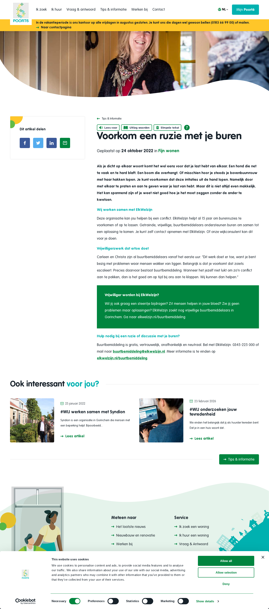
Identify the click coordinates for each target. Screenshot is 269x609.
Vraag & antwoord (81, 9)
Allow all (226, 561)
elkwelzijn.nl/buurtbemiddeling (122, 358)
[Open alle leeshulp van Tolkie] (187, 127)
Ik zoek (41, 9)
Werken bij (139, 9)
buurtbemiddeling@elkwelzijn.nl (139, 351)
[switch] (113, 601)
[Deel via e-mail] (65, 143)
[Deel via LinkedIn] (51, 143)
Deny (226, 584)
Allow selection (226, 572)
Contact (158, 9)
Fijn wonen (168, 151)
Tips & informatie (113, 9)
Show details (205, 601)
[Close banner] (263, 557)
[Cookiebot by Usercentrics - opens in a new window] (25, 601)
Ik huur (56, 9)
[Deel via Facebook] (25, 143)
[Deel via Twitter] (38, 143)
